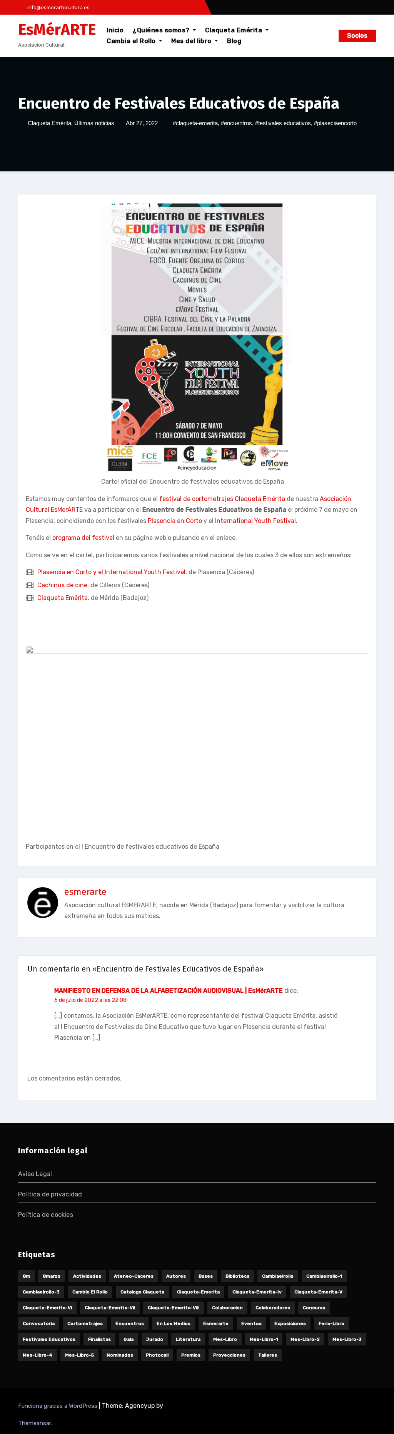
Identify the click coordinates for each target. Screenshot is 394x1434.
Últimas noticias (94, 123)
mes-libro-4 (37, 1355)
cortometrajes (85, 1323)
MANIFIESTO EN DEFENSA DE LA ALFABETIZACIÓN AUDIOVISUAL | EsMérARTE (168, 990)
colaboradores (272, 1307)
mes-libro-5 (79, 1355)
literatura (188, 1339)
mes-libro (225, 1339)
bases (206, 1276)
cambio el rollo (90, 1292)
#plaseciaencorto (335, 123)
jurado (154, 1339)
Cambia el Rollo (132, 41)
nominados (120, 1355)
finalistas (99, 1339)
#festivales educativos (283, 123)
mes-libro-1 (264, 1339)
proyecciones (229, 1355)
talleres (267, 1355)
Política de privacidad (50, 1194)
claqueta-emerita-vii (110, 1307)
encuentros (129, 1323)
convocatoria (39, 1323)
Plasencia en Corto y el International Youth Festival (111, 572)
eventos (251, 1323)
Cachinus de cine (62, 585)
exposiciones (290, 1323)
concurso (314, 1307)
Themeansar (34, 1423)
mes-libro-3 (347, 1339)
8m (26, 1276)
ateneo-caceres (134, 1276)
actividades (87, 1276)
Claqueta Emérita (234, 30)
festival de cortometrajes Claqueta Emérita (222, 499)
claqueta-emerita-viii (173, 1307)
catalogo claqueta (142, 1292)
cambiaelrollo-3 (41, 1292)
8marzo (51, 1276)
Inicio (115, 30)
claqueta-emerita (198, 1292)
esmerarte (85, 891)
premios (190, 1355)
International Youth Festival (255, 520)
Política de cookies (45, 1214)
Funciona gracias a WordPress (58, 1405)
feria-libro (331, 1323)
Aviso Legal (35, 1174)
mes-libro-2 (305, 1339)
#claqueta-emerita (195, 123)
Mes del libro (192, 41)
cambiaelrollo (278, 1276)
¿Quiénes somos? (162, 30)
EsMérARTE (57, 29)
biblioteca (237, 1276)
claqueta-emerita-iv (257, 1292)
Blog (234, 41)
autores (176, 1276)
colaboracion (227, 1307)
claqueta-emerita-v (318, 1292)
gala (129, 1339)
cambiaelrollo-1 (324, 1276)
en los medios (173, 1323)
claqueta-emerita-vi (47, 1307)
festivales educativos (49, 1339)
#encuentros (236, 123)
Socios (357, 35)
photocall (157, 1355)
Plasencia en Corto (175, 520)
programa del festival (83, 537)
